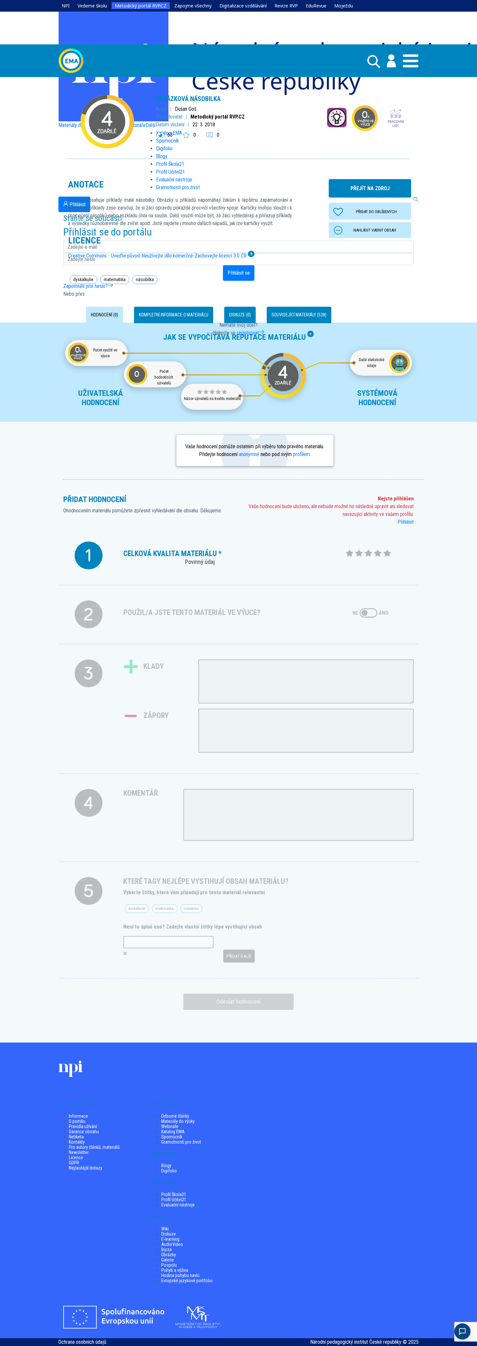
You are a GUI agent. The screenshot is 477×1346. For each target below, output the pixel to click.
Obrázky (168, 1254)
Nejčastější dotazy (85, 1167)
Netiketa (76, 1136)
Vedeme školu (92, 6)
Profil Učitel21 (173, 1199)
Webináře (169, 1126)
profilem (301, 454)
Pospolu (169, 1265)
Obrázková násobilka (188, 99)
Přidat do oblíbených (376, 211)
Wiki (165, 1228)
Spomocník (171, 1136)
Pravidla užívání (83, 1126)
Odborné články (175, 1116)
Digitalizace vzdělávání (243, 6)
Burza (166, 1249)
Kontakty (77, 1142)
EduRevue (316, 6)
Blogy (166, 1165)
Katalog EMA (173, 1131)
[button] (388, 60)
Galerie (167, 1259)
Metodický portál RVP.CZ (140, 6)
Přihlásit (406, 522)
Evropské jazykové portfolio (187, 1280)
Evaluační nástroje (178, 1204)
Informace (78, 1116)
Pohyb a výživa (174, 1270)
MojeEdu (343, 6)
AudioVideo (172, 1244)
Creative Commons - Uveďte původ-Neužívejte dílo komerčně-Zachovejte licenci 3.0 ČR (157, 256)
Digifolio (169, 1170)
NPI (66, 6)
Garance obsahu (84, 1131)
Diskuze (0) (240, 314)
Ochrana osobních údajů (82, 1342)
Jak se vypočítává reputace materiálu (234, 337)
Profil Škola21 (173, 1194)
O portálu (77, 1121)
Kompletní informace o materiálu (173, 314)
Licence (76, 1157)
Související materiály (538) (299, 314)
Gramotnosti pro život (181, 1142)
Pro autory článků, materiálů (94, 1147)
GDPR (74, 1162)
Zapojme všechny (193, 6)
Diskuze (168, 1234)
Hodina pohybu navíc (180, 1275)
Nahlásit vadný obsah (374, 230)
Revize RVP (286, 6)
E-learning (170, 1239)
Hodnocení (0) (104, 314)
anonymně (249, 454)
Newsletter (79, 1152)
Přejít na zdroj (370, 188)
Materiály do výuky (178, 1121)
